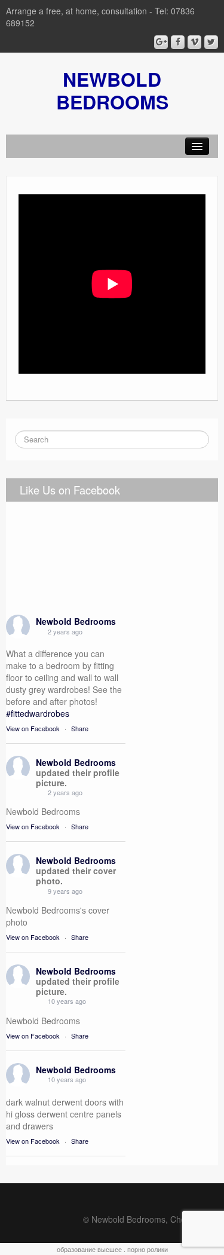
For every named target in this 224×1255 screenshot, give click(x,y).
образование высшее (89, 1249)
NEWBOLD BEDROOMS (112, 90)
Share (79, 728)
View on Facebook (33, 728)
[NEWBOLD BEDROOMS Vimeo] (194, 42)
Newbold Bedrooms (76, 621)
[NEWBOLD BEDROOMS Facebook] (178, 42)
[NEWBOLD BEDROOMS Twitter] (211, 42)
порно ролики (147, 1249)
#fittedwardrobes (37, 713)
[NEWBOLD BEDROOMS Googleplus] (161, 42)
